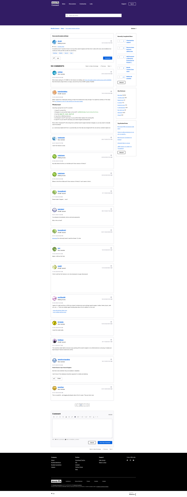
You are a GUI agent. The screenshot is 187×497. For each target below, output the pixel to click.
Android (77, 465)
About (52, 460)
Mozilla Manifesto (56, 462)
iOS (76, 462)
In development (121, 107)
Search (66, 53)
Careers (53, 467)
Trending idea (60, 46)
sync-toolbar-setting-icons (59, 312)
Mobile (60, 53)
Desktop (55, 53)
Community (83, 4)
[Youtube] (133, 460)
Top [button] (53, 493)
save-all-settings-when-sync (60, 310)
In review (120, 102)
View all (121, 82)
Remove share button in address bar (130, 49)
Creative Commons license (102, 486)
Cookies (96, 481)
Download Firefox (80, 460)
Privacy (88, 481)
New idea (120, 95)
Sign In (132, 4)
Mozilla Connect (55, 4)
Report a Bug (102, 462)
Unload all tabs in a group (124, 143)
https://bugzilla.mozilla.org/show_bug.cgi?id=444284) (98, 80)
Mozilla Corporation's (57, 485)
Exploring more (121, 105)
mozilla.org (68, 481)
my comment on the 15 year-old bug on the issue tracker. (69, 101)
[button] (54, 58)
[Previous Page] (76, 405)
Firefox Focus (79, 467)
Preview (110, 414)
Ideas (63, 4)
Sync (71, 53)
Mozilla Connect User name (130, 69)
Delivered (120, 112)
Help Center (102, 460)
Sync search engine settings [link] (73, 28)
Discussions (72, 4)
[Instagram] (130, 460)
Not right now (121, 110)
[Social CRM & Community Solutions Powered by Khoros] (132, 494)
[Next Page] (88, 405)
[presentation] (53, 417)
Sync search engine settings (60, 36)
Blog (76, 469)
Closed (119, 115)
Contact (104, 481)
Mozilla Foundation (56, 465)
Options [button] (133, 28)
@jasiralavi (54, 238)
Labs (91, 4)
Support (124, 4)
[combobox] (93, 15)
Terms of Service (78, 481)
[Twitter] (127, 460)
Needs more (121, 100)
